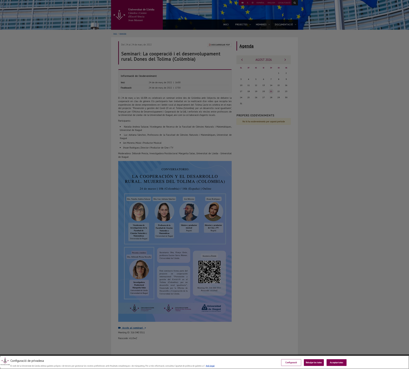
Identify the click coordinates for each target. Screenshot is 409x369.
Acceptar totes (336, 362)
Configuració (291, 362)
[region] (204, 362)
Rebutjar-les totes (314, 362)
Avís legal (210, 365)
